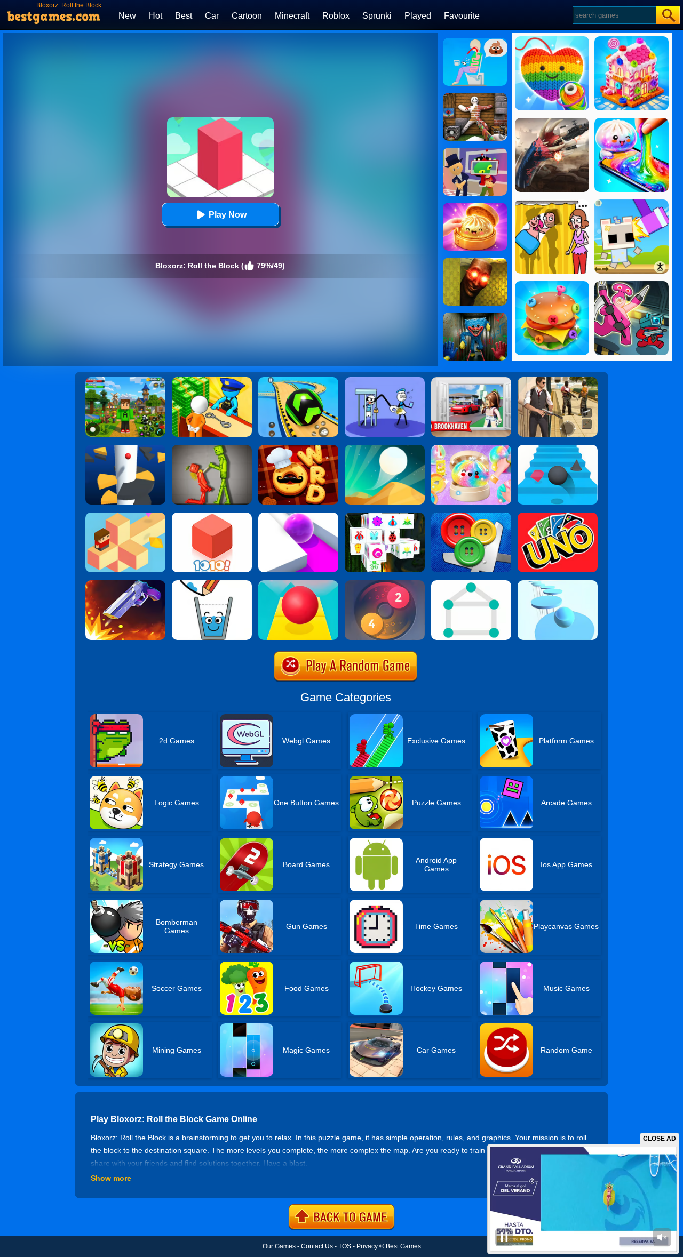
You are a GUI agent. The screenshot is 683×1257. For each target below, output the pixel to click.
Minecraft (292, 15)
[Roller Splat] (298, 516)
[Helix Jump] (125, 448)
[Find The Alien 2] (475, 151)
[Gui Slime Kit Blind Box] (475, 206)
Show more (111, 1178)
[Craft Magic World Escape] (125, 381)
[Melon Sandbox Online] (212, 448)
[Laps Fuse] (385, 584)
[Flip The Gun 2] (125, 584)
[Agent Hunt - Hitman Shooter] (558, 381)
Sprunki (377, 15)
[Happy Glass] (212, 584)
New (127, 15)
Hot (155, 15)
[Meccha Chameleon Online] (475, 96)
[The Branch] (125, 516)
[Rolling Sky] (298, 584)
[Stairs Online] (558, 448)
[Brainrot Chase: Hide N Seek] (475, 261)
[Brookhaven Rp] (471, 381)
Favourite (462, 15)
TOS (344, 1246)
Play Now (228, 214)
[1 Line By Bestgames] (471, 584)
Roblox (336, 15)
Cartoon (247, 15)
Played (417, 15)
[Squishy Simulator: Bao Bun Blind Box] (471, 448)
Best (183, 15)
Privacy (367, 1246)
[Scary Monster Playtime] (475, 316)
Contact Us (317, 1246)
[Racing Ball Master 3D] (298, 381)
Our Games (279, 1246)
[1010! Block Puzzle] (212, 516)
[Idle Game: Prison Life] (212, 381)
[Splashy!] (558, 584)
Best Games (403, 1246)
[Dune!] (385, 448)
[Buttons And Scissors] (471, 516)
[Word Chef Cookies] (298, 448)
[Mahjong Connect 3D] (385, 516)
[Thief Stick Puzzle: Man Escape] (385, 381)
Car (212, 15)
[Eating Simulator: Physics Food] (475, 41)
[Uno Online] (558, 516)
